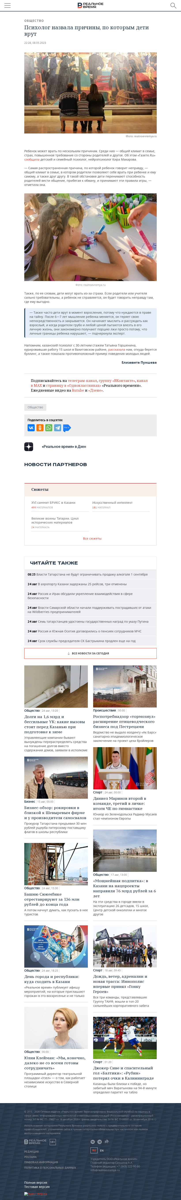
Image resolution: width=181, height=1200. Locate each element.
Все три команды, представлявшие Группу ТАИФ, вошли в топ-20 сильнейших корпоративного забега (121, 991)
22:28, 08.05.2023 (35, 43)
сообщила (32, 159)
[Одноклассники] (39, 427)
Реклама (30, 1157)
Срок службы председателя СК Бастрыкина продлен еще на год (82, 641)
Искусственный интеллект (112, 505)
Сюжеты (39, 489)
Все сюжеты (92, 538)
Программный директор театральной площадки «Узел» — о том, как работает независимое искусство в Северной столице (54, 1071)
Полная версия (35, 1182)
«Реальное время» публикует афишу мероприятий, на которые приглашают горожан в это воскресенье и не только (54, 986)
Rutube (78, 390)
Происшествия (104, 710)
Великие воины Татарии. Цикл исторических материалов (55, 523)
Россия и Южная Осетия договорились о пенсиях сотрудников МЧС (84, 631)
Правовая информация (41, 1162)
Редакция (31, 1151)
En (102, 1150)
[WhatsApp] (48, 427)
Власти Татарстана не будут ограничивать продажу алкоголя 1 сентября (88, 574)
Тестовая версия (37, 1187)
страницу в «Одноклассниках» (73, 385)
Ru (94, 1150)
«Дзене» (95, 390)
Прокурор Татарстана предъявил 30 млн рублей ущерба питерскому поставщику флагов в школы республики (55, 819)
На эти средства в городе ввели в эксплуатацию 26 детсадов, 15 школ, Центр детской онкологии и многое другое (124, 897)
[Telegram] (57, 427)
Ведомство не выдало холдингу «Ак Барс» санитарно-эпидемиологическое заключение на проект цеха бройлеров (124, 728)
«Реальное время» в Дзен (64, 446)
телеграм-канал (82, 380)
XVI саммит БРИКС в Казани (53, 505)
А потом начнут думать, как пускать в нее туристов (56, 904)
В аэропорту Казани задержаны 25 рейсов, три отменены (77, 584)
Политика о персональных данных (50, 1167)
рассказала (117, 349)
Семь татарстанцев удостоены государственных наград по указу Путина (88, 621)
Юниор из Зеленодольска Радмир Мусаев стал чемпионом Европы (125, 808)
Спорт (97, 792)
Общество (34, 21)
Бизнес (29, 801)
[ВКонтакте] (31, 427)
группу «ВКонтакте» (117, 380)
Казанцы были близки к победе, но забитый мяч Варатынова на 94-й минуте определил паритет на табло (125, 1079)
